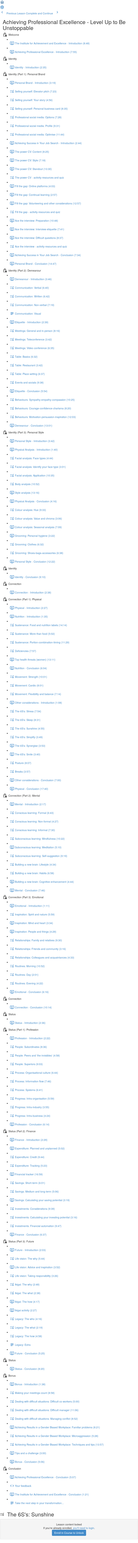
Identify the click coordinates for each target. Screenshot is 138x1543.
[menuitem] (2, 8)
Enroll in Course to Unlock (69, 1533)
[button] (2, 3)
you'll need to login (83, 1528)
